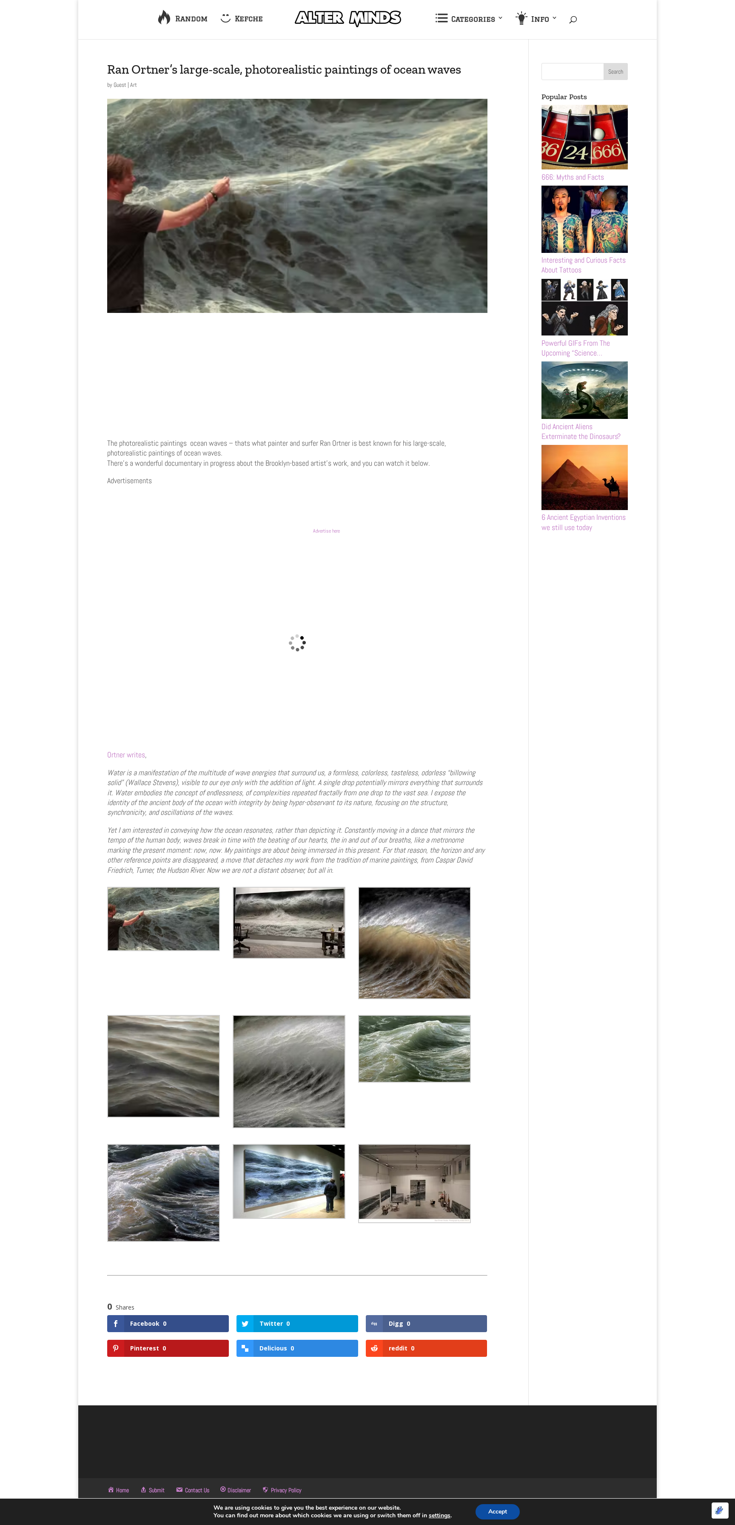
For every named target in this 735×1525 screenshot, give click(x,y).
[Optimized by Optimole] (720, 1510)
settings (439, 1515)
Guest (120, 85)
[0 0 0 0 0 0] (297, 425)
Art (133, 85)
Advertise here (326, 530)
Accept (497, 1512)
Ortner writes (126, 755)
